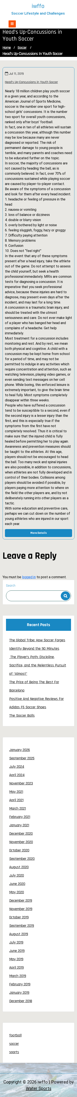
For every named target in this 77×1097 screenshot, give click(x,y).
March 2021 (17, 808)
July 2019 (16, 942)
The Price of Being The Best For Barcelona (34, 686)
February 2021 (19, 816)
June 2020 (17, 883)
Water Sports (38, 1088)
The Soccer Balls (22, 715)
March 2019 (17, 975)
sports (14, 1052)
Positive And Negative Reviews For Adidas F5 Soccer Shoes (36, 703)
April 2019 (16, 967)
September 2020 (22, 858)
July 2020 (16, 875)
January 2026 (19, 749)
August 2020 (19, 867)
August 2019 (18, 934)
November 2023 (21, 783)
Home (7, 47)
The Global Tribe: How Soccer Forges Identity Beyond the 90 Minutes (37, 644)
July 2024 (16, 766)
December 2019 (20, 900)
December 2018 (20, 1000)
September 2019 (21, 925)
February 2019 (19, 984)
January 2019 (19, 992)
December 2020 (21, 833)
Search (10, 585)
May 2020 (16, 892)
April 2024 (17, 774)
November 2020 (21, 841)
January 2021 (19, 825)
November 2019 (20, 908)
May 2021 (16, 791)
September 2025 (21, 758)
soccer (22, 47)
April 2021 (16, 800)
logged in (29, 577)
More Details (38, 533)
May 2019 (16, 959)
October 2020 (19, 850)
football (15, 1035)
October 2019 (19, 917)
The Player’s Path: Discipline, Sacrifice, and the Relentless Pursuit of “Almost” (37, 665)
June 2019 (17, 950)
